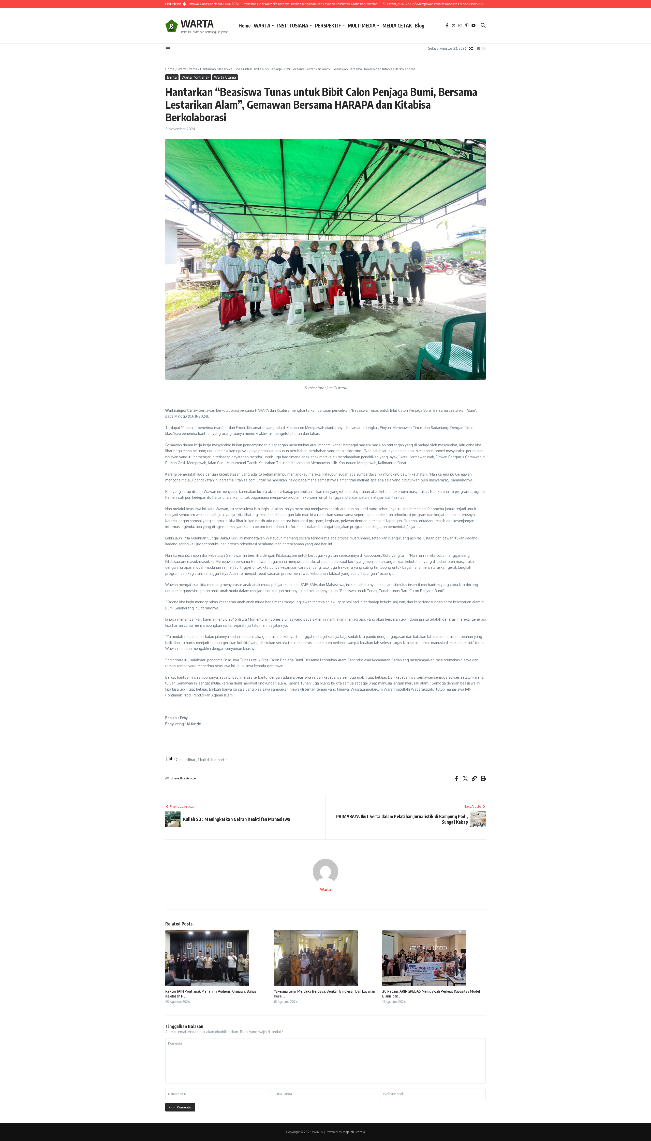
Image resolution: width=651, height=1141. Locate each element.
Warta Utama (187, 69)
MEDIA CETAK (397, 25)
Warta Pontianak (195, 77)
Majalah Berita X (354, 1132)
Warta (325, 889)
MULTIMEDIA (362, 25)
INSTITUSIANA (292, 25)
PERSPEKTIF (328, 25)
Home (245, 25)
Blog (419, 25)
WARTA (197, 23)
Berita (172, 77)
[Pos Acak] (471, 49)
